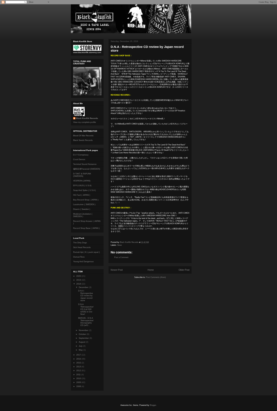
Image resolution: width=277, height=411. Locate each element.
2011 (78, 374)
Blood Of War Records (83, 135)
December (84, 287)
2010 (79, 378)
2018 (79, 284)
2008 (79, 386)
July (81, 346)
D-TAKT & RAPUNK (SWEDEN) (82, 174)
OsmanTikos (79, 257)
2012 (79, 370)
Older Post (184, 270)
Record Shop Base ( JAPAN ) (86, 228)
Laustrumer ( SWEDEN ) (84, 204)
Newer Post (117, 270)
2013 (79, 366)
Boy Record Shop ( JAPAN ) (86, 200)
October (83, 334)
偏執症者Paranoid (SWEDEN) (86, 169)
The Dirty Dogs (80, 242)
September (84, 338)
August (82, 342)
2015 (79, 363)
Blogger (153, 405)
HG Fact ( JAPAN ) (81, 195)
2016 (79, 359)
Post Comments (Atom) (156, 277)
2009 (79, 382)
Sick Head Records (82, 247)
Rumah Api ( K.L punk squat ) (86, 252)
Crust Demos (79, 159)
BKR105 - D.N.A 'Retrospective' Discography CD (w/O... (86, 321)
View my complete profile (84, 122)
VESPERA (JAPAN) (81, 181)
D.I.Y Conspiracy (80, 155)
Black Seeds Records (83, 140)
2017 (79, 355)
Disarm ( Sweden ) (81, 209)
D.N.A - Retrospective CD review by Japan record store (85, 296)
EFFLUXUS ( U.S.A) (82, 185)
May (81, 350)
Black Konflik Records (87, 118)
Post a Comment (121, 257)
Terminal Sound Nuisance (85, 164)
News (119, 245)
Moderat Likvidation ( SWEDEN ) (82, 215)
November (84, 330)
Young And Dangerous (83, 261)
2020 (79, 276)
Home (151, 270)
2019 (79, 280)
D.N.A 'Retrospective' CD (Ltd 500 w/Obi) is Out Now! (86, 309)
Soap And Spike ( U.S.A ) (84, 190)
